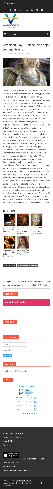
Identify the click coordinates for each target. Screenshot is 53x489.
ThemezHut (7, 486)
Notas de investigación (27, 265)
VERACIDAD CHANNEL (24, 480)
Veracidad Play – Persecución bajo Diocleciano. (9, 253)
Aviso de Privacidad (11, 462)
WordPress (23, 483)
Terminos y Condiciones (13, 437)
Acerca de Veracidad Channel (35, 458)
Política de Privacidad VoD (14, 433)
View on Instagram (28, 312)
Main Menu (11, 34)
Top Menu (11, 3)
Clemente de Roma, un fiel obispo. (8, 229)
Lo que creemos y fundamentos (16, 470)
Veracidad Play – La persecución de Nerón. (23, 230)
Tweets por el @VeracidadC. (15, 371)
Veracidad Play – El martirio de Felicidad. (23, 252)
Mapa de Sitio (8, 441)
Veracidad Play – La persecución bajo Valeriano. (36, 230)
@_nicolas (25, 53)
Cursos (5, 445)
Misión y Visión (9, 466)
